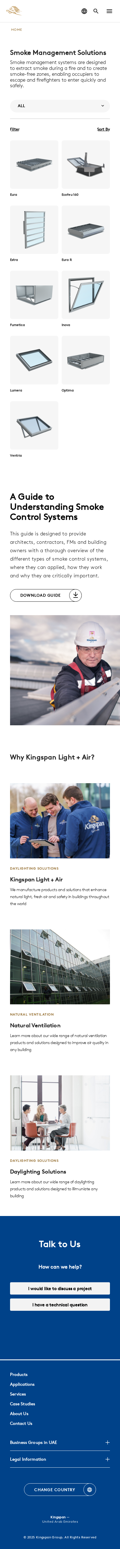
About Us (19, 1413)
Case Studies (22, 1403)
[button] (109, 11)
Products (19, 1374)
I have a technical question (60, 1304)
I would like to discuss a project (60, 1288)
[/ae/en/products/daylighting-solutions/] (60, 1137)
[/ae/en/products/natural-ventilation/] (60, 991)
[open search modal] (96, 11)
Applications (22, 1384)
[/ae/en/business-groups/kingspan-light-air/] (60, 845)
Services (18, 1394)
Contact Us (21, 1423)
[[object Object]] (34, 164)
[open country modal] (84, 11)
